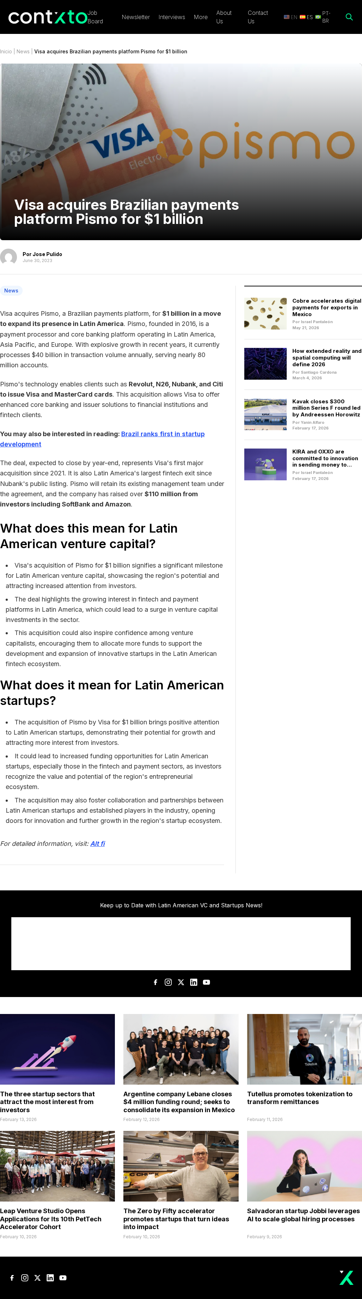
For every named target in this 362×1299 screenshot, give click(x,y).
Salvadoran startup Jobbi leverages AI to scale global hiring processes (303, 1215)
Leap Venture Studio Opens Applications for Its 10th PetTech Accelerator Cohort (50, 1218)
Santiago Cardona (319, 372)
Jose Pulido (47, 254)
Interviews (171, 16)
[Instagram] (168, 982)
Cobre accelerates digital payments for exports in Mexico (326, 307)
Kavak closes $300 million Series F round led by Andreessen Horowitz (326, 408)
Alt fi (97, 843)
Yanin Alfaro (313, 422)
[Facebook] (155, 982)
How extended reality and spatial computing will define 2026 (327, 358)
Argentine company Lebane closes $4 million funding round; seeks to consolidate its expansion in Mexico (179, 1102)
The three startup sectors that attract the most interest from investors (47, 1102)
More (201, 16)
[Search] (349, 17)
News (23, 51)
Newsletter (136, 16)
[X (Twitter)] (181, 982)
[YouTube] (206, 982)
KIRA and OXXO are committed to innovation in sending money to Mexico (325, 461)
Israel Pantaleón (317, 321)
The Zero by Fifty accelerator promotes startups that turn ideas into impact (176, 1218)
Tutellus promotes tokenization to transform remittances (299, 1098)
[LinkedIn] (193, 982)
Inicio (6, 51)
